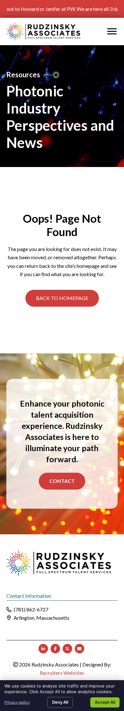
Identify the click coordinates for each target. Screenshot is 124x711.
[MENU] (112, 31)
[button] (62, 298)
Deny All (60, 702)
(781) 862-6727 (31, 609)
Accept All (105, 702)
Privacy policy (17, 702)
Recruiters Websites (62, 673)
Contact (62, 481)
